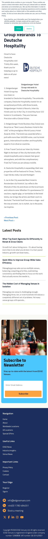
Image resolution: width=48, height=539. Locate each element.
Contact (6, 474)
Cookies (6, 471)
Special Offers (8, 433)
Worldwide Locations (11, 426)
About (5, 422)
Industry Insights (9, 450)
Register (6, 488)
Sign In (5, 491)
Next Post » (9, 220)
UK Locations (8, 430)
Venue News (8, 454)
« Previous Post (11, 217)
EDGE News (7, 446)
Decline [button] (29, 28)
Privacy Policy (8, 467)
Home (5, 419)
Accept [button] (18, 28)
